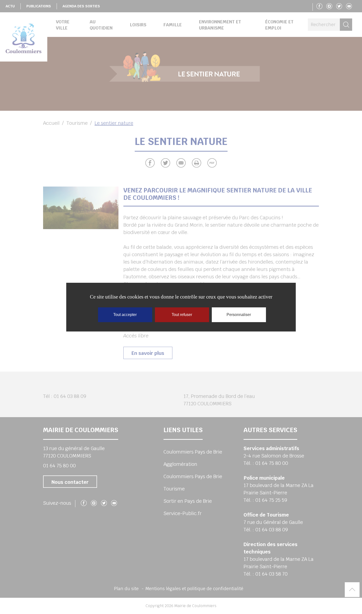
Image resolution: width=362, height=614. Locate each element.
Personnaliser (239, 315)
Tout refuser (182, 315)
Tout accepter (125, 315)
